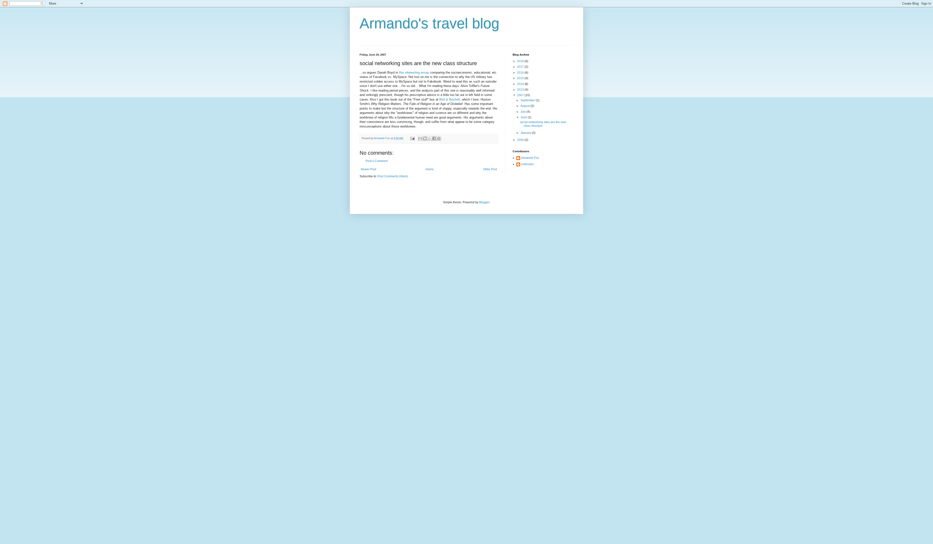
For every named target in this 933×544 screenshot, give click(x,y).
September (528, 100)
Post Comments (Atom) (393, 176)
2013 (521, 89)
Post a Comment (377, 161)
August (525, 106)
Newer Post (368, 169)
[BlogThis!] (425, 138)
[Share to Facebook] (434, 138)
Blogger (484, 202)
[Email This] (420, 138)
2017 (521, 66)
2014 (521, 84)
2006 (521, 140)
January (526, 133)
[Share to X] (429, 138)
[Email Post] (412, 138)
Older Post (490, 169)
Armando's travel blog (429, 23)
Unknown (527, 164)
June (524, 117)
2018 (521, 61)
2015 (521, 78)
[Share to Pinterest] (438, 138)
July (523, 111)
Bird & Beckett (449, 99)
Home (430, 169)
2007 (521, 95)
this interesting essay (414, 72)
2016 (521, 72)
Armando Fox (530, 158)
